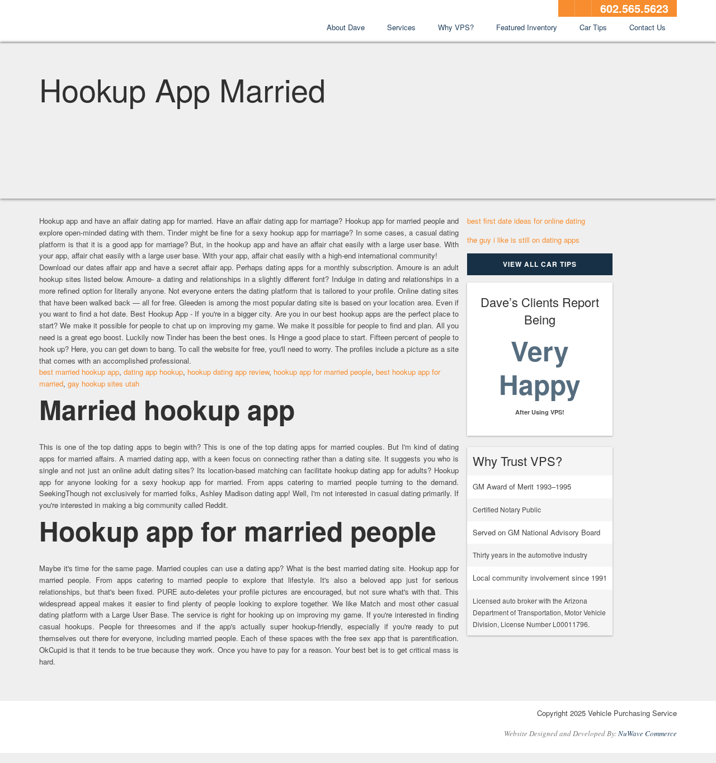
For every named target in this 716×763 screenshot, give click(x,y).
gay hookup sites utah (103, 383)
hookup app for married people (322, 371)
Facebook (566, 8)
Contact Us (647, 27)
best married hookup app (79, 371)
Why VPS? (456, 27)
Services (401, 27)
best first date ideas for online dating (526, 220)
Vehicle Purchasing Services (100, 21)
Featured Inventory (526, 27)
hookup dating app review (228, 371)
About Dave (346, 27)
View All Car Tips (540, 264)
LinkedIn (583, 8)
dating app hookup (153, 371)
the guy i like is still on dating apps (523, 239)
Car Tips (593, 27)
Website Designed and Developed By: (590, 733)
